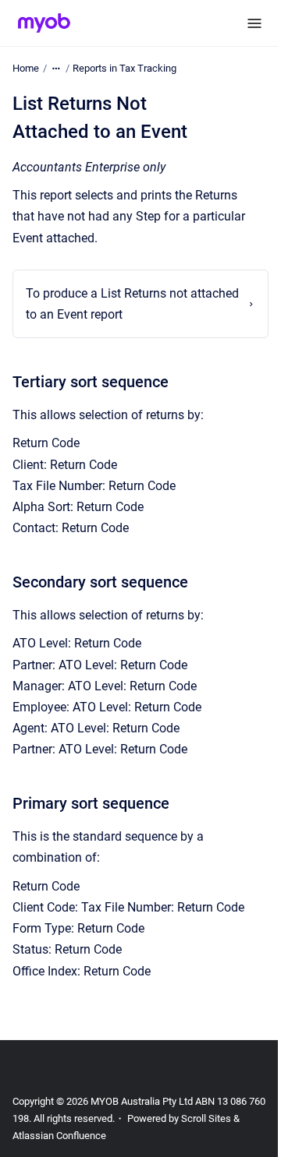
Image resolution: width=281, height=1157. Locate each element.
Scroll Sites (225, 1118)
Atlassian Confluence (68, 1135)
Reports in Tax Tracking (124, 68)
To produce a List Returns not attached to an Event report (106, 304)
